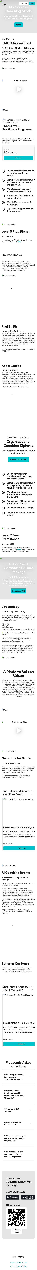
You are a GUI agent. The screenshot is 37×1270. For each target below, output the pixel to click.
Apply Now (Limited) (18, 459)
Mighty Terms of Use (18, 1263)
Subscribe (18, 158)
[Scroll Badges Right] (32, 794)
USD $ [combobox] (22, 3)
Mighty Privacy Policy (18, 1266)
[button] (18, 89)
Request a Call (18, 591)
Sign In (32, 3)
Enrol (18, 25)
